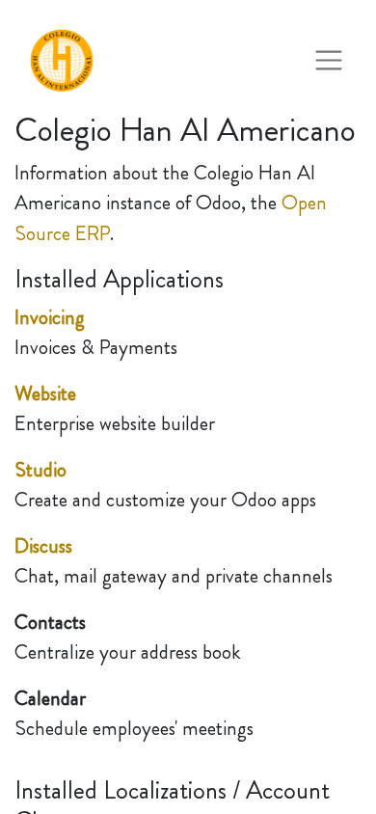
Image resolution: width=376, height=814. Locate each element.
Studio (40, 469)
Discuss (43, 545)
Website (45, 393)
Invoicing (49, 317)
